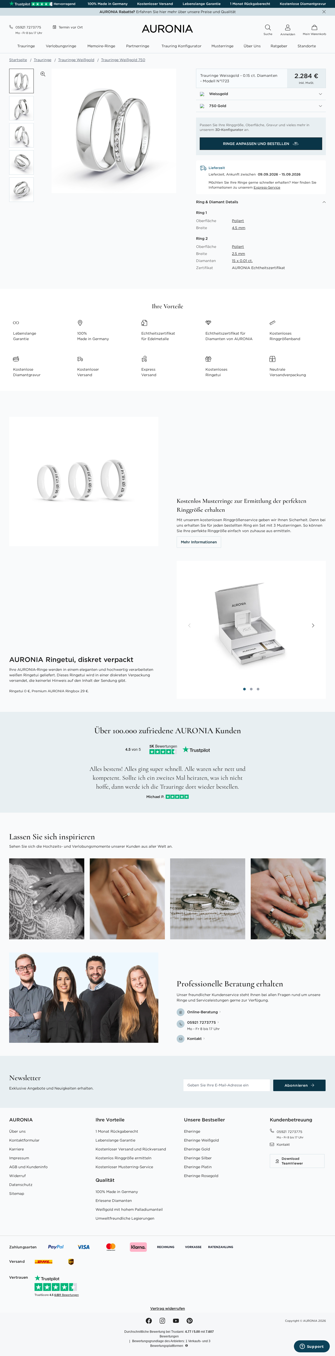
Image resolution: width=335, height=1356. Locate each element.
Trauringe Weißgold (76, 59)
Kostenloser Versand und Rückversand (131, 1149)
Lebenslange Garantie (202, 4)
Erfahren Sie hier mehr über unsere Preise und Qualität (167, 11)
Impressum (19, 1158)
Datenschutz (20, 1184)
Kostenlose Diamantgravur (303, 4)
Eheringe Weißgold (201, 1140)
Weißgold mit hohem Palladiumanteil (129, 1209)
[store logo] (167, 31)
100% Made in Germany (108, 4)
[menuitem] (27, 46)
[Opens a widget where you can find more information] (312, 1346)
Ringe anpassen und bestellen (256, 143)
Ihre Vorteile (110, 1120)
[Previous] (190, 626)
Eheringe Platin (198, 1167)
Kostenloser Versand (155, 4)
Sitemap (16, 1193)
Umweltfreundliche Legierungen (125, 1218)
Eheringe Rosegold (201, 1175)
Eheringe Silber (198, 1158)
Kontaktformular (24, 1140)
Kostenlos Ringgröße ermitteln (124, 1158)
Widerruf (17, 1175)
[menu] (167, 46)
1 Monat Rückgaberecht (250, 4)
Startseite (18, 59)
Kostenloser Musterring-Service (124, 1167)
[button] (43, 74)
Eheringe (192, 1131)
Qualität (105, 1180)
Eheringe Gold (197, 1149)
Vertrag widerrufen (167, 1308)
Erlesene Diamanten (114, 1200)
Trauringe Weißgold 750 (123, 59)
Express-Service (267, 187)
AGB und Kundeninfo (28, 1167)
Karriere (16, 1149)
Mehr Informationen (199, 542)
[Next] (313, 626)
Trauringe (42, 59)
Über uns (17, 1131)
